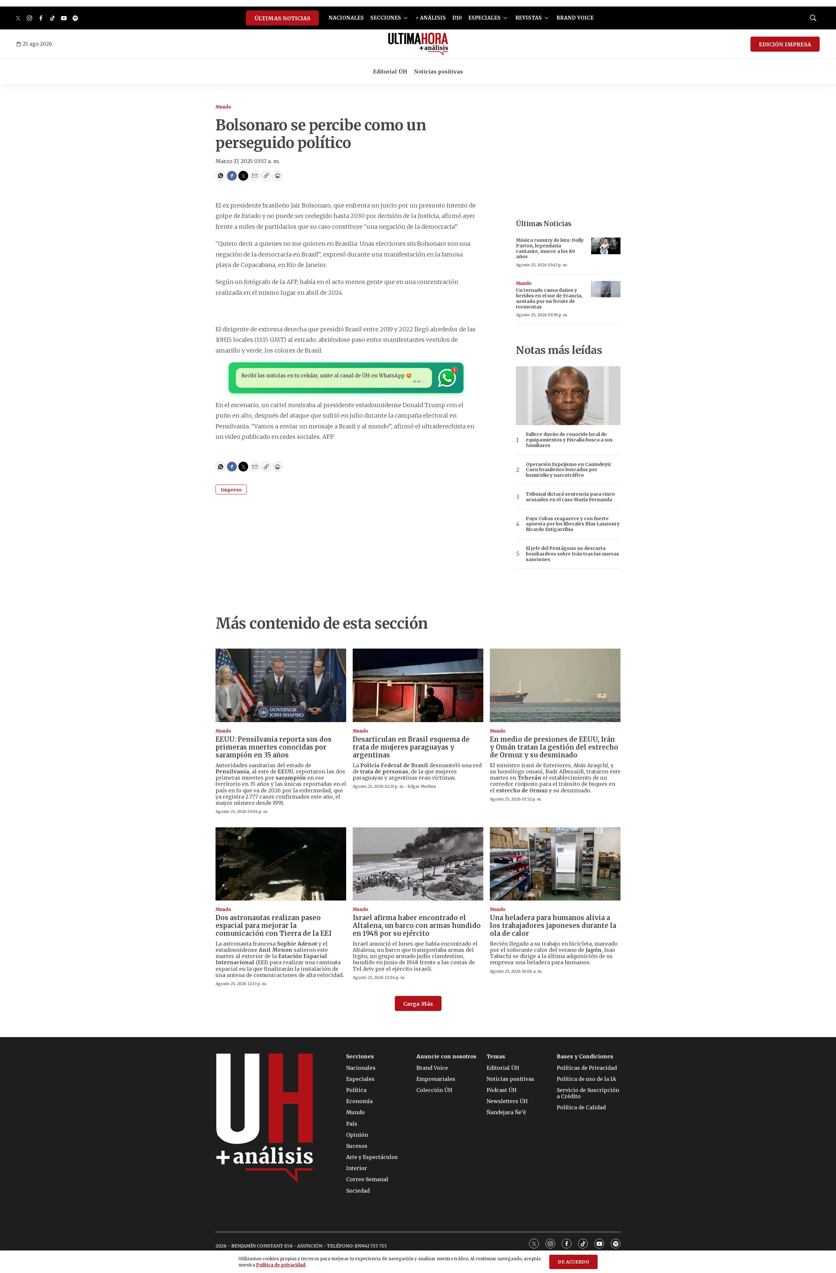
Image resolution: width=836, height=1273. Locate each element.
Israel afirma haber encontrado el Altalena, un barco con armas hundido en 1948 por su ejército (417, 925)
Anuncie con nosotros (446, 1056)
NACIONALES (346, 18)
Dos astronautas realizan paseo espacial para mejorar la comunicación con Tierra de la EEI (273, 925)
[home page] (418, 44)
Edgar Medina (422, 786)
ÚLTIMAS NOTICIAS (282, 18)
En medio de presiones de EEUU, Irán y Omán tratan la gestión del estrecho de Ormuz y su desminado (554, 747)
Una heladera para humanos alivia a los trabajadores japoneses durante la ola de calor (553, 925)
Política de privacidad (280, 1265)
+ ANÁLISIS (431, 18)
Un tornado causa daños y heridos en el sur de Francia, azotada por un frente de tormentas (549, 298)
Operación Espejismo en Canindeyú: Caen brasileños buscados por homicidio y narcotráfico (569, 470)
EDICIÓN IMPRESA (785, 44)
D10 (457, 18)
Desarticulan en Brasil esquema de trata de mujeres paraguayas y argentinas (411, 747)
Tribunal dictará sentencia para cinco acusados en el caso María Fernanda (570, 497)
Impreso (231, 490)
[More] (406, 18)
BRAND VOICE (575, 18)
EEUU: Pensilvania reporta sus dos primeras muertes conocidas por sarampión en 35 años (273, 747)
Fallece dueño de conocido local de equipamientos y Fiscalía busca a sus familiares (569, 440)
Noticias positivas (438, 71)
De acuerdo (573, 1262)
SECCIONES (385, 18)
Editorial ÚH (390, 71)
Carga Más (418, 1003)
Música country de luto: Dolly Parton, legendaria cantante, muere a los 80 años (550, 248)
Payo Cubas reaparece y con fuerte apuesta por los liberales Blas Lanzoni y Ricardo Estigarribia (572, 524)
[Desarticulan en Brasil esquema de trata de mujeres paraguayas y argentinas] (418, 685)
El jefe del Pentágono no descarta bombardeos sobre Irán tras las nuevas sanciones (572, 554)
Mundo (223, 107)
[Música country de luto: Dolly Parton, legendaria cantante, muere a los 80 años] (605, 246)
